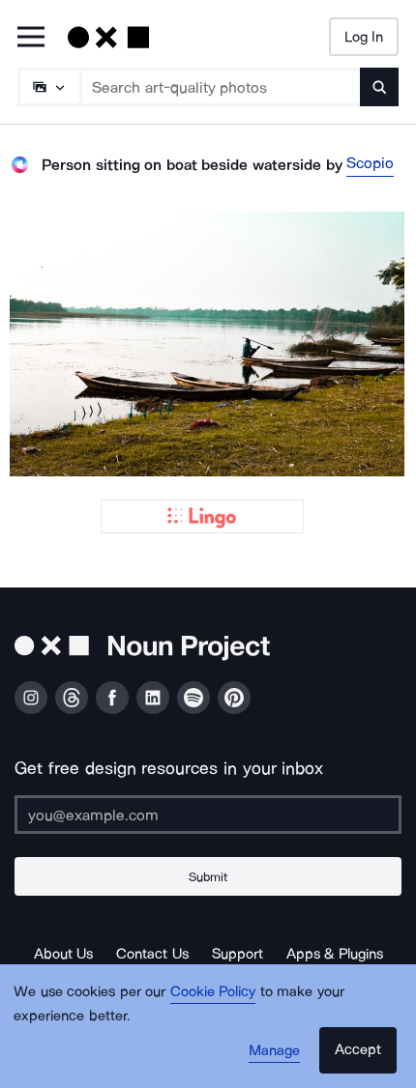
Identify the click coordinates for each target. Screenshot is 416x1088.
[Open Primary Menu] (31, 38)
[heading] (208, 344)
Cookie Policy (213, 991)
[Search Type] (48, 87)
